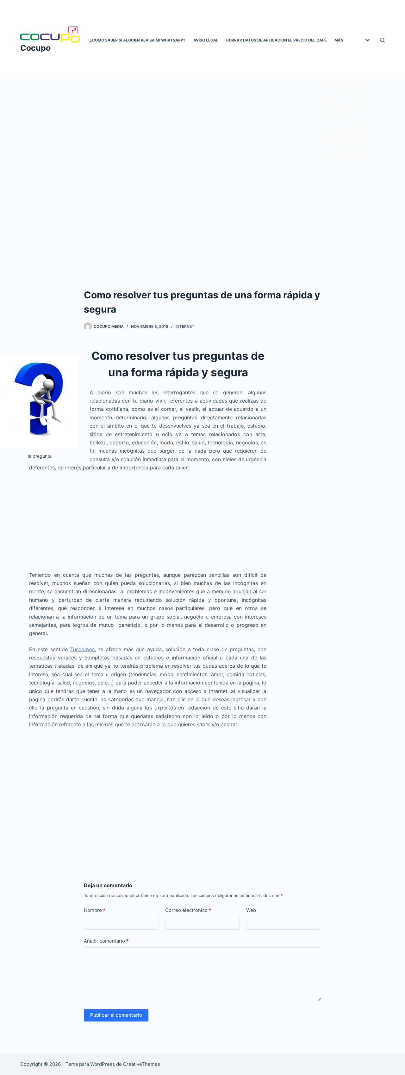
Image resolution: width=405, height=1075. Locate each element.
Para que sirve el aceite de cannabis (352, 130)
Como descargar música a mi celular (348, 86)
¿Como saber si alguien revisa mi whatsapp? (137, 40)
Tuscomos (82, 649)
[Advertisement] (202, 127)
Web (251, 910)
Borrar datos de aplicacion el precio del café (276, 40)
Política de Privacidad (351, 145)
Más (338, 40)
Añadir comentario (106, 941)
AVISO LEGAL (205, 40)
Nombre (94, 910)
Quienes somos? (345, 152)
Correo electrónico (188, 910)
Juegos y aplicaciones (350, 120)
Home (336, 114)
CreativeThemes (141, 1064)
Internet (185, 326)
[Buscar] (382, 40)
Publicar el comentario (116, 1015)
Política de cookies (347, 139)
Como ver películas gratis (348, 99)
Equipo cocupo (344, 108)
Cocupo (35, 48)
